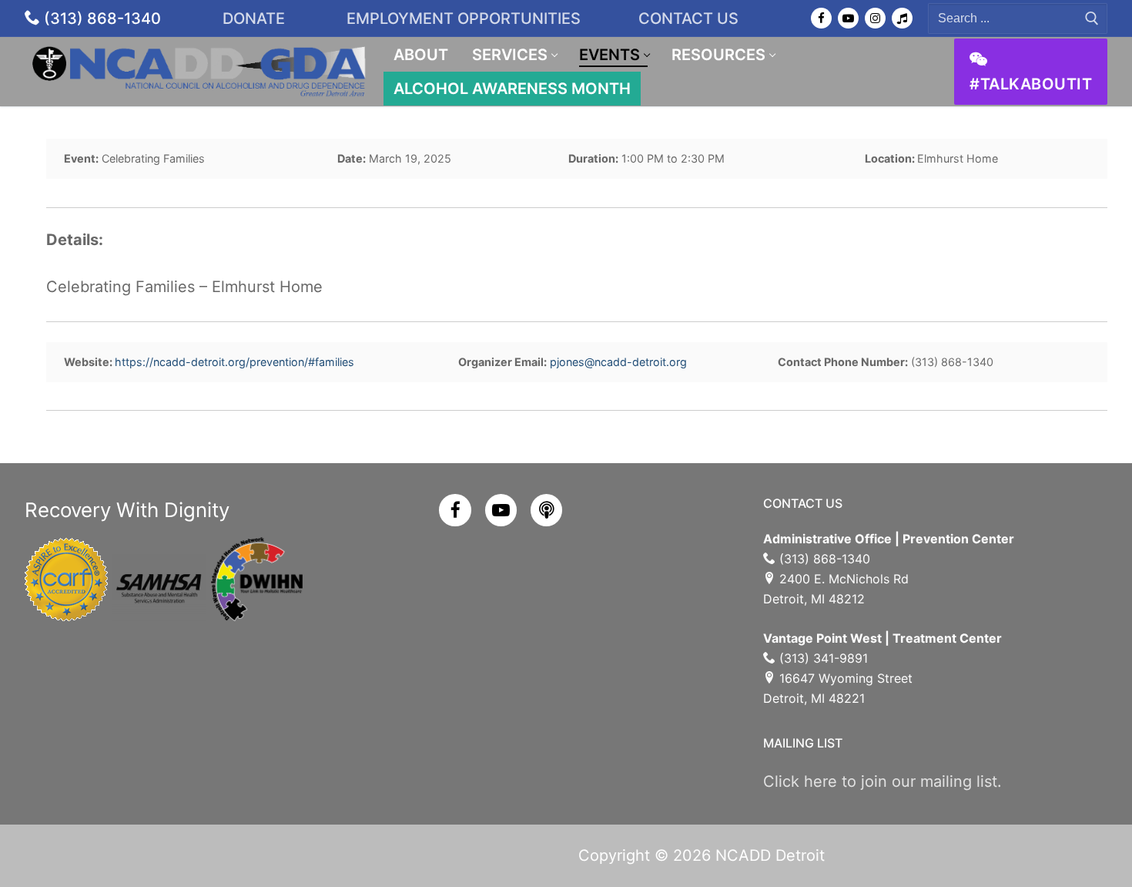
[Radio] (546, 510)
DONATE (256, 18)
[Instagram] (875, 18)
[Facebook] (821, 18)
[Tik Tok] (902, 18)
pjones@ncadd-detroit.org (618, 361)
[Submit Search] (1092, 18)
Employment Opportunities (464, 18)
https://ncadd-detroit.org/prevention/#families (234, 361)
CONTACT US (688, 18)
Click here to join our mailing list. (882, 781)
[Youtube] (848, 18)
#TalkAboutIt (1031, 84)
